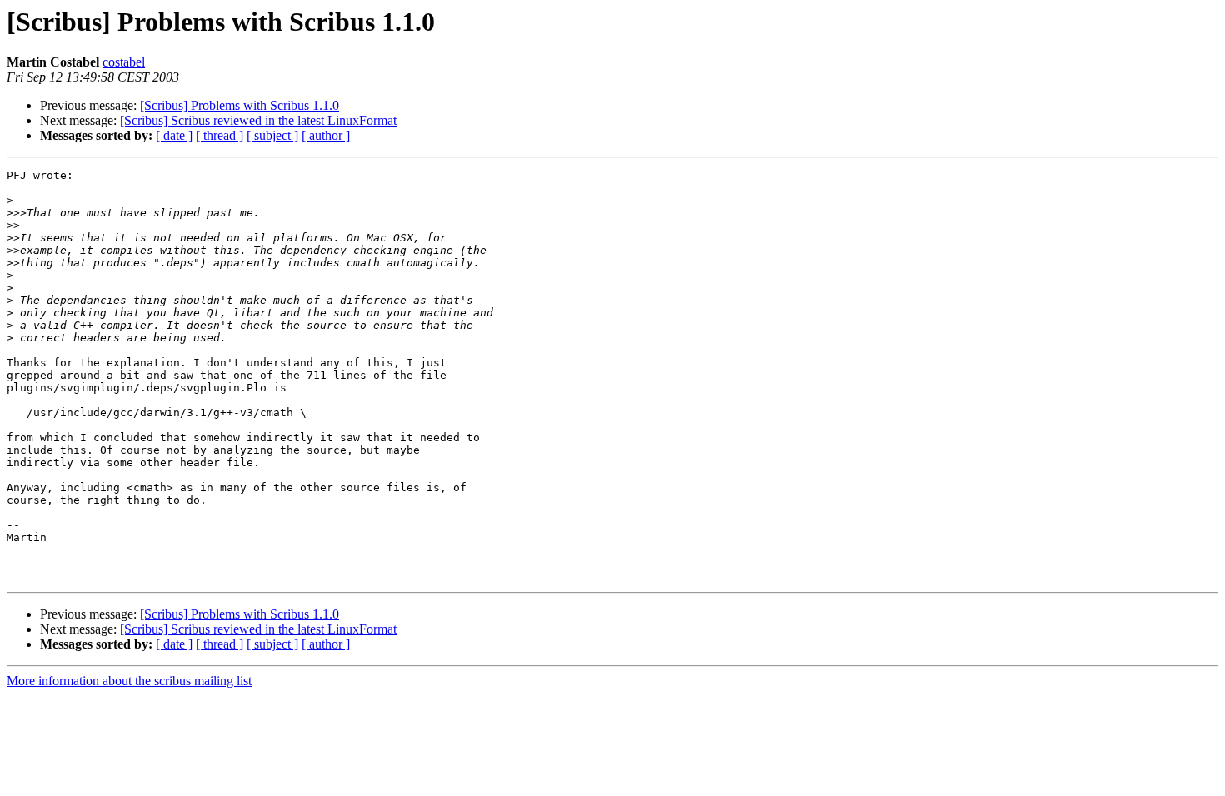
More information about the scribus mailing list (129, 681)
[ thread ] (219, 135)
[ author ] (326, 135)
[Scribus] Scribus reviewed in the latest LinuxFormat (258, 120)
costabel (123, 62)
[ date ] (174, 135)
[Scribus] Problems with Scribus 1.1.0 (239, 105)
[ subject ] (272, 135)
